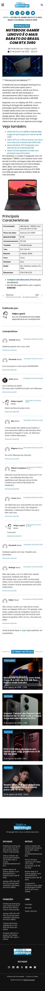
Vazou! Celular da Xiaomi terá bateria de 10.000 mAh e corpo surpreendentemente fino (12, 861)
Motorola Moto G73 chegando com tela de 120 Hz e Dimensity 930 (23, 146)
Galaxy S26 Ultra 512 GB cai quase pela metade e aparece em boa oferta (11, 884)
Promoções (22, 26)
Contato (28, 904)
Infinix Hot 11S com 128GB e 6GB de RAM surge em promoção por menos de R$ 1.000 (24, 134)
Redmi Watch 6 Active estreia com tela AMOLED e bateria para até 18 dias (11, 873)
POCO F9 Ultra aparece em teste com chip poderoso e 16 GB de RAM (33, 864)
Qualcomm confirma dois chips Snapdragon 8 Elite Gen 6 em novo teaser (33, 887)
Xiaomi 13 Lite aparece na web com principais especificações (23, 152)
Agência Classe (29, 980)
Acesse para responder (9, 350)
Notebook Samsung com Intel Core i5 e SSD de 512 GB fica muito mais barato (11, 849)
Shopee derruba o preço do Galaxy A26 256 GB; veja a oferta (11, 936)
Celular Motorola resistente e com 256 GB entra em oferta (10, 926)
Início (6, 17)
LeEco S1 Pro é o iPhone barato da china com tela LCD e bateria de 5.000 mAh (24, 141)
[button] (42, 5)
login (24, 630)
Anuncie (28, 908)
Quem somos (31, 911)
